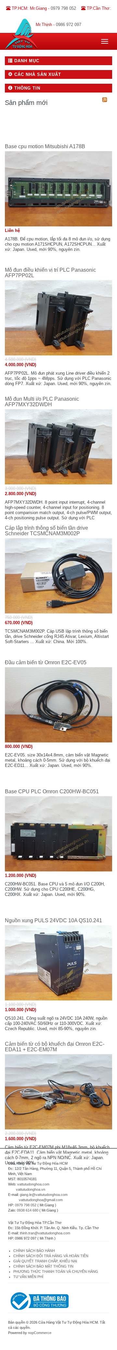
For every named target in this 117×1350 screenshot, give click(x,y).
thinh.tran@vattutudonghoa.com (45, 1233)
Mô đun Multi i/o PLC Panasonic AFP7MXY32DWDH (42, 402)
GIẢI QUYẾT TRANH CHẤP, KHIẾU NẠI (45, 1261)
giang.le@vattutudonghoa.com (44, 1195)
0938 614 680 (27, 1210)
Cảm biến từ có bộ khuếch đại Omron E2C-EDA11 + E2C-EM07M (54, 1047)
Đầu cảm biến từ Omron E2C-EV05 (45, 662)
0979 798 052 (25, 1205)
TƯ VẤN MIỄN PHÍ (28, 1277)
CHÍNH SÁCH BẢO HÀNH (34, 1251)
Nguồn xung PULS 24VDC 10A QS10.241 (53, 920)
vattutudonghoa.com (33, 1184)
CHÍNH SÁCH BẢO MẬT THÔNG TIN (43, 1266)
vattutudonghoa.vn (30, 1189)
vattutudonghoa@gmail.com (41, 1200)
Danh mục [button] (26, 60)
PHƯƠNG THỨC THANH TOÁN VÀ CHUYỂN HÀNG (55, 1271)
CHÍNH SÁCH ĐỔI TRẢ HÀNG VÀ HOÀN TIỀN (51, 1256)
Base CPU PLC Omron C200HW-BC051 (52, 791)
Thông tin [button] (26, 88)
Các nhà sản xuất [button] (37, 74)
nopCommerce (39, 1333)
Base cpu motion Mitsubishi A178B (45, 146)
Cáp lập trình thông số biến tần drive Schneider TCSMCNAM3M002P (46, 531)
